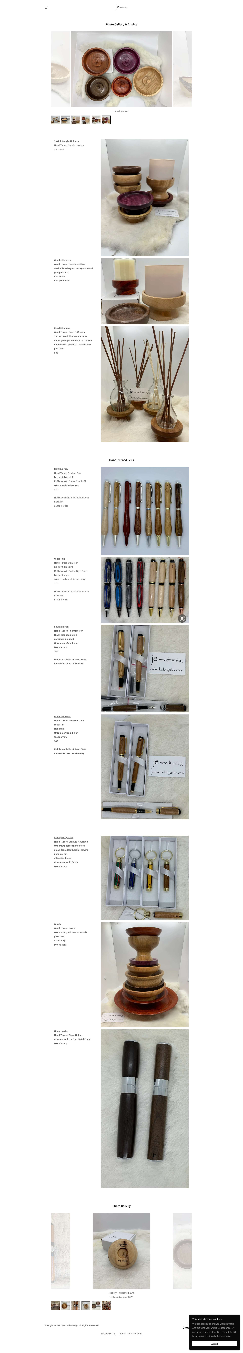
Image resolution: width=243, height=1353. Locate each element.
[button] (46, 7)
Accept (214, 1344)
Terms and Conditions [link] (131, 1337)
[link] (121, 7)
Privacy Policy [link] (108, 1337)
